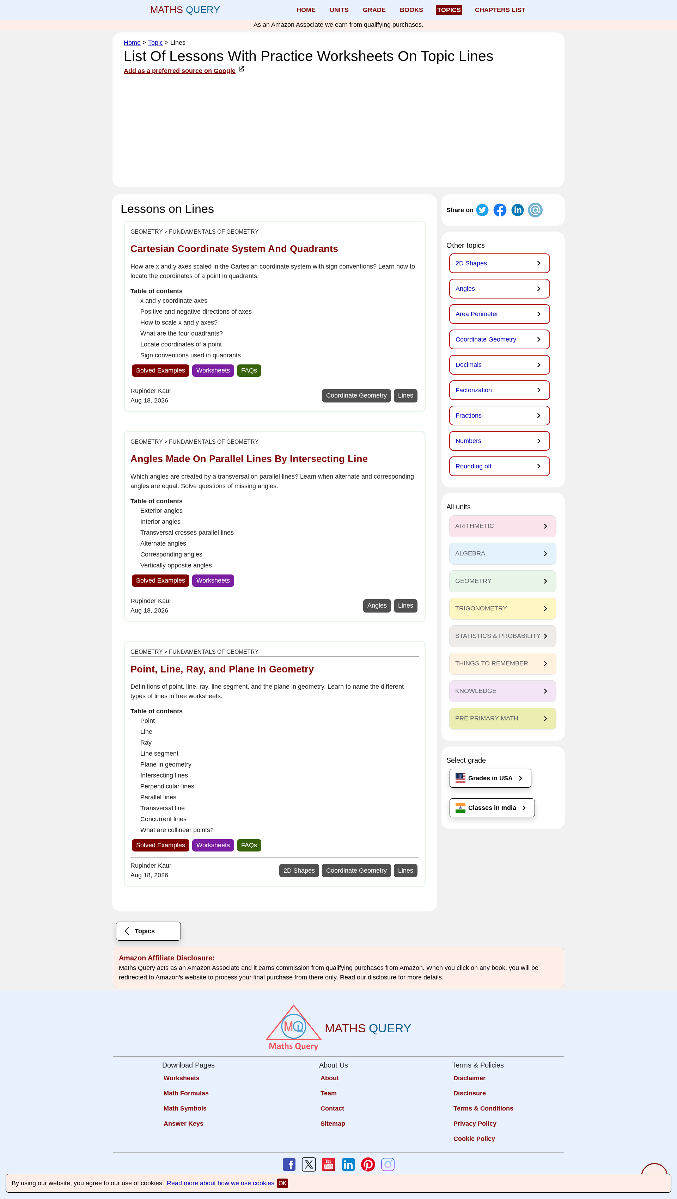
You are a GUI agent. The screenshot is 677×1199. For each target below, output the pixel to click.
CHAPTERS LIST (500, 9)
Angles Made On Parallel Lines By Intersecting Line (249, 459)
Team (329, 1093)
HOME (306, 9)
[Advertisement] (338, 128)
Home (132, 42)
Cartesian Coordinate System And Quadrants (234, 249)
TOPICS (449, 9)
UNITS (339, 9)
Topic (155, 42)
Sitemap (333, 1123)
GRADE (374, 9)
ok (283, 1183)
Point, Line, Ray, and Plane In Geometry (222, 669)
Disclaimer (469, 1078)
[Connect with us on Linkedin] (348, 1164)
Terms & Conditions (483, 1108)
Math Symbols (185, 1108)
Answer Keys (183, 1123)
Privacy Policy (474, 1123)
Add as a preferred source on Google (180, 70)
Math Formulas (186, 1093)
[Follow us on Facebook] (289, 1164)
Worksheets (182, 1078)
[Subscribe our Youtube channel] (328, 1164)
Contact (332, 1108)
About (330, 1078)
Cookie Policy (474, 1138)
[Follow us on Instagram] (387, 1164)
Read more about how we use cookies (220, 1183)
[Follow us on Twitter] (308, 1164)
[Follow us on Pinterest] (368, 1164)
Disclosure (469, 1093)
